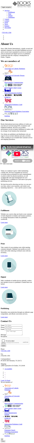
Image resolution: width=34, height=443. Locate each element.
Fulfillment (11, 12)
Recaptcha (4, 336)
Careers (7, 19)
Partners (7, 26)
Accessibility (8, 369)
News (6, 24)
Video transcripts (7, 164)
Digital (10, 15)
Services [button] (7, 10)
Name (2, 325)
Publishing (11, 17)
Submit (3, 345)
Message (3, 335)
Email (2, 329)
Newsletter (8, 27)
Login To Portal (5, 380)
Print (9, 14)
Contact (7, 21)
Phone (3, 327)
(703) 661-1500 (6, 32)
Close (3, 441)
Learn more (4, 222)
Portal (6, 22)
